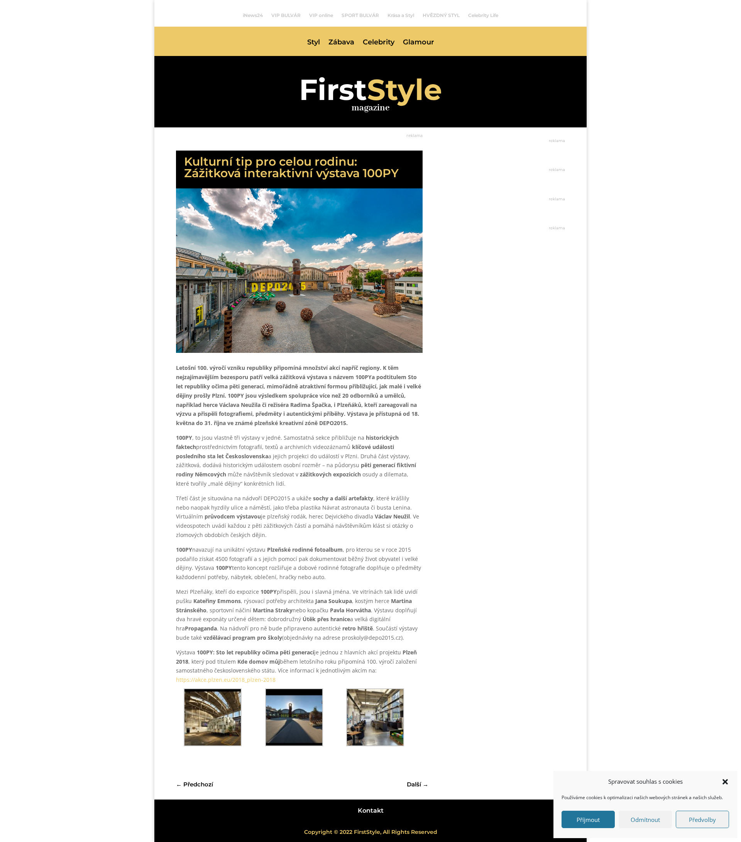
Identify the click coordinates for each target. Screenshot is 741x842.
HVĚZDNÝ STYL (441, 15)
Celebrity (378, 42)
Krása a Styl (400, 15)
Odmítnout (645, 819)
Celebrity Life (483, 15)
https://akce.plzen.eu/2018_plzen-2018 (226, 679)
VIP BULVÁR (286, 15)
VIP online (321, 15)
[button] (725, 782)
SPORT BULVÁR (360, 15)
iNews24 (253, 15)
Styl (313, 42)
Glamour (418, 42)
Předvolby (702, 819)
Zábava (341, 42)
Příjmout (588, 819)
